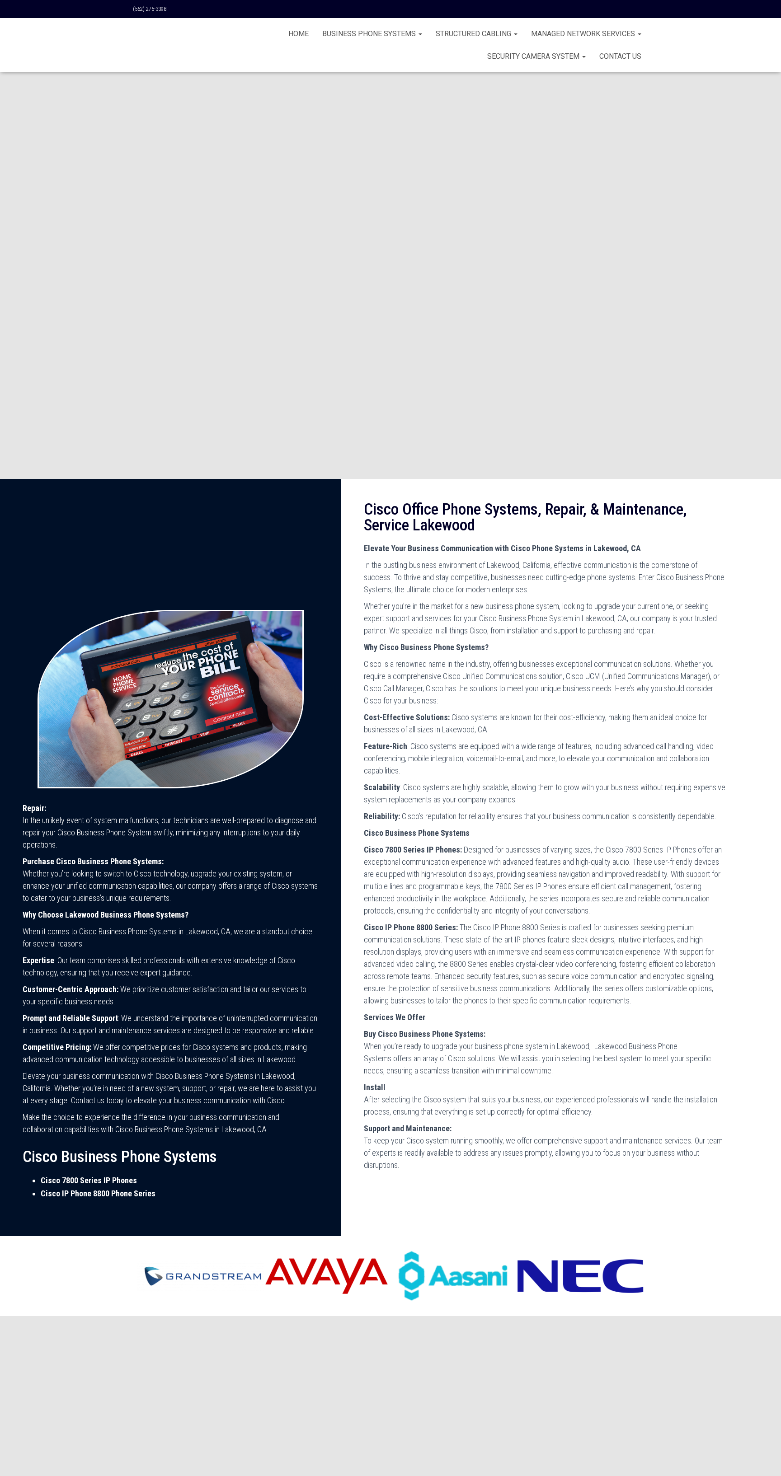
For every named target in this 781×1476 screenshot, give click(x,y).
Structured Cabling (474, 33)
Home (298, 33)
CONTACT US (620, 56)
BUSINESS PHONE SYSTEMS (370, 33)
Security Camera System (534, 56)
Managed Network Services (584, 33)
